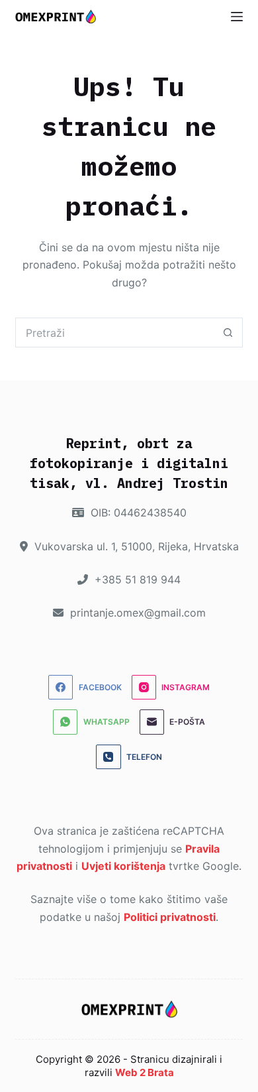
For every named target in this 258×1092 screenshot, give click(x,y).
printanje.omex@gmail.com (136, 612)
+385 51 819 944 (136, 579)
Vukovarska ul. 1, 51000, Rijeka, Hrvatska (135, 546)
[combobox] (114, 332)
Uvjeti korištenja (123, 866)
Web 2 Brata (144, 1072)
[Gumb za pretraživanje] (228, 332)
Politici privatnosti (170, 917)
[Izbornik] (237, 17)
